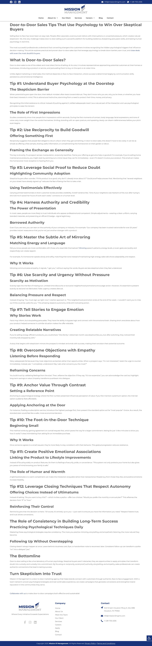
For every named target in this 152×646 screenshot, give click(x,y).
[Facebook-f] (24, 622)
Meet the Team (61, 615)
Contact (110, 18)
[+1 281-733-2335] (102, 621)
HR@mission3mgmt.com (114, 616)
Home (41, 18)
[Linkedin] (19, 2)
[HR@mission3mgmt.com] (102, 616)
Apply (57, 628)
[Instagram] (15, 2)
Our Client (66, 18)
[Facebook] (11, 2)
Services (78, 18)
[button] (149, 638)
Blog (101, 18)
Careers (89, 18)
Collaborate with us (18, 593)
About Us (52, 18)
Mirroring (83, 248)
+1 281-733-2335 (110, 621)
